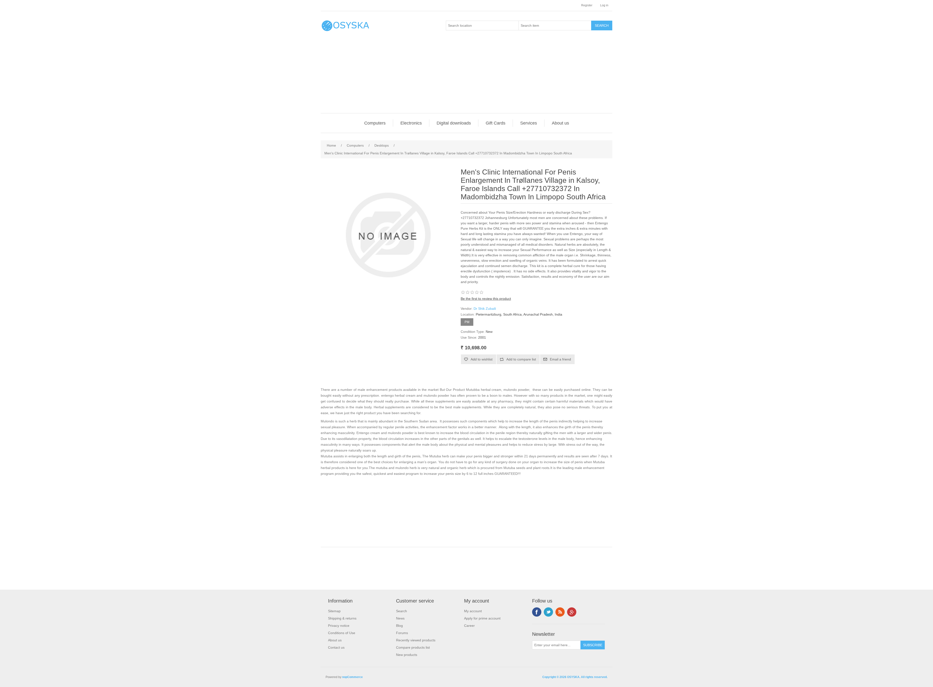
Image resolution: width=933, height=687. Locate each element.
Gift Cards (495, 123)
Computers (375, 123)
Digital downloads (454, 123)
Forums (402, 633)
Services (528, 123)
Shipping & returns (342, 618)
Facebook (536, 612)
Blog (399, 626)
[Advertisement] (467, 77)
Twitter (548, 612)
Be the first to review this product (486, 299)
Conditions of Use (341, 633)
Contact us (336, 647)
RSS (560, 612)
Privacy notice (338, 626)
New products (406, 655)
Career (469, 626)
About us (560, 123)
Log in (604, 5)
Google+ (571, 612)
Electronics (411, 123)
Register (586, 5)
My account (473, 611)
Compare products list (413, 647)
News (400, 618)
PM (467, 322)
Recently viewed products (415, 640)
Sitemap (334, 611)
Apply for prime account (482, 618)
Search (401, 611)
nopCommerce (352, 677)
